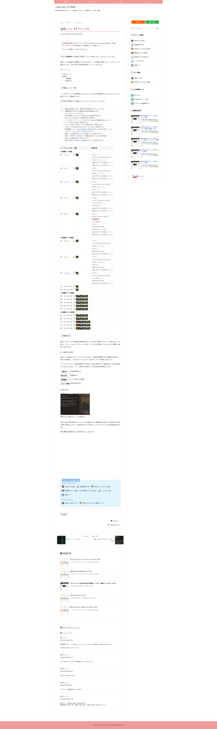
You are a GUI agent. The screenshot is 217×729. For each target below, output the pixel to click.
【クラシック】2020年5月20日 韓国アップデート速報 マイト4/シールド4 (93, 583)
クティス (66, 155)
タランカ (66, 241)
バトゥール (67, 182)
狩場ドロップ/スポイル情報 (102, 486)
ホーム (64, 22)
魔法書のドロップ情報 (71, 490)
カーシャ (66, 257)
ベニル (66, 198)
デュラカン (67, 273)
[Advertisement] (90, 454)
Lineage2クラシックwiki (141, 99)
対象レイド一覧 (67, 74)
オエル (66, 214)
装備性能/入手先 (84, 486)
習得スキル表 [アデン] (71, 503)
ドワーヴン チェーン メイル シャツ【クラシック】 (85, 559)
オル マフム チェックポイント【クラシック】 (84, 607)
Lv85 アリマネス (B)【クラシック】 (81, 571)
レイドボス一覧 (105, 490)
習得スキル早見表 (70, 486)
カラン (66, 168)
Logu (118, 525)
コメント (117, 94)
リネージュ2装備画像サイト (142, 103)
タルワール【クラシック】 (78, 595)
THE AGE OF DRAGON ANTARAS (96, 43)
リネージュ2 (72, 22)
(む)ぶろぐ (137, 95)
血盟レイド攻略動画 (81, 140)
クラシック (82, 22)
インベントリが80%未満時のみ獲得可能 (82, 129)
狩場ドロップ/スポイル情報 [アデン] (93, 503)
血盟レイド (68, 495)
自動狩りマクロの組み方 (90, 490)
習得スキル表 (138, 78)
